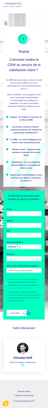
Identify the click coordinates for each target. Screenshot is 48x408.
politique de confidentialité (13, 288)
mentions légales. (26, 288)
